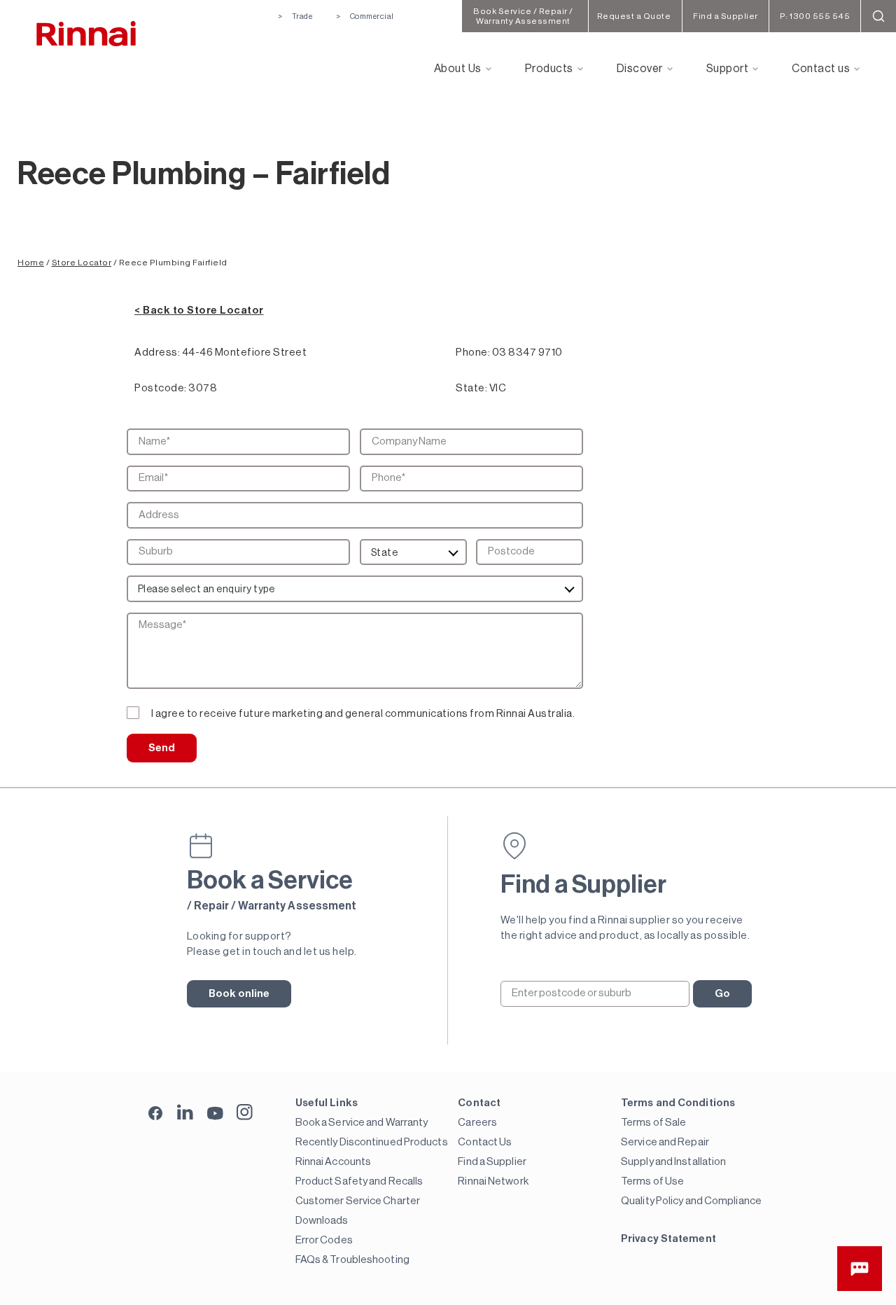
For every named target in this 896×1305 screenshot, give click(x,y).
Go (722, 994)
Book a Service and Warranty (361, 1122)
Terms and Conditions (678, 1103)
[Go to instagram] (245, 1112)
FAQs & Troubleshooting (352, 1260)
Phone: (473, 352)
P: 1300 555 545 (815, 16)
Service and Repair (665, 1142)
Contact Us (485, 1142)
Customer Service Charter (357, 1201)
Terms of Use (652, 1181)
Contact (479, 1103)
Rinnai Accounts (333, 1162)
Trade (302, 16)
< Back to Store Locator (199, 310)
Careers (477, 1122)
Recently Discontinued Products (371, 1142)
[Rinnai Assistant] (859, 1268)
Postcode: (160, 388)
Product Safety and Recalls (359, 1181)
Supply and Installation (673, 1162)
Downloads (322, 1220)
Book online (239, 994)
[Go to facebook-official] (156, 1114)
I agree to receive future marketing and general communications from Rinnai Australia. (363, 714)
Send (161, 748)
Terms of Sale (653, 1122)
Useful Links (326, 1103)
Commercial (372, 16)
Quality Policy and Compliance (691, 1201)
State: (471, 388)
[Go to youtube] (215, 1112)
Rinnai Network (493, 1181)
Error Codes (324, 1240)
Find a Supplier (492, 1162)
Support (727, 68)
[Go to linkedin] (185, 1112)
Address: (157, 352)
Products (549, 68)
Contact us (821, 68)
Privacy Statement (668, 1239)
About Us (458, 68)
